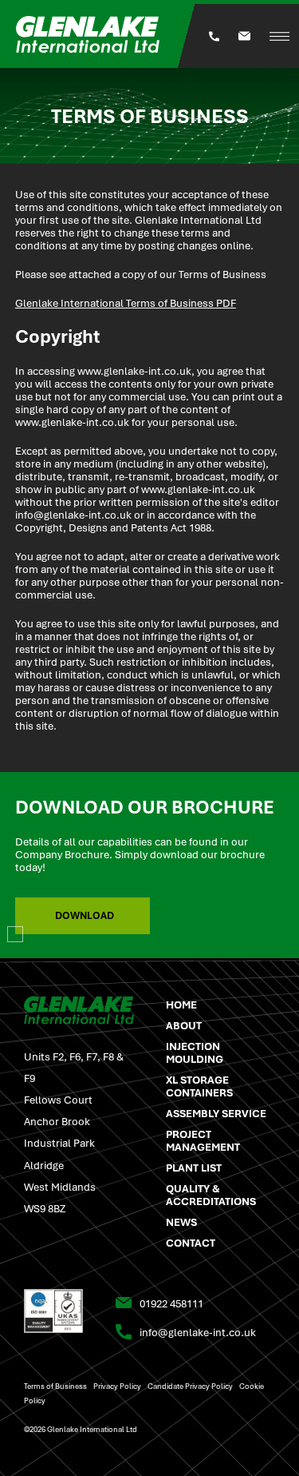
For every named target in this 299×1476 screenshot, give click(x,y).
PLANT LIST (194, 1167)
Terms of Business (55, 1386)
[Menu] (279, 36)
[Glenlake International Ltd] (99, 36)
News (181, 1222)
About (184, 1025)
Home (181, 1004)
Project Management (203, 1140)
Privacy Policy (117, 1386)
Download (84, 915)
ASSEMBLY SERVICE (216, 1113)
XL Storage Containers (199, 1086)
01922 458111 (171, 1303)
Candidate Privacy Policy (190, 1386)
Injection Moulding (194, 1052)
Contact (190, 1242)
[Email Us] (244, 36)
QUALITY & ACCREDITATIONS (211, 1194)
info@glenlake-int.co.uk (73, 514)
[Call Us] (214, 36)
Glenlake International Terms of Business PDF (125, 303)
